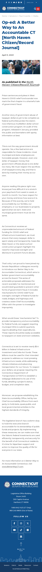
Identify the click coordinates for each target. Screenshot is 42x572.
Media (35, 16)
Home (4, 16)
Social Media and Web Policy (21, 569)
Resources (28, 565)
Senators (13, 16)
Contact (35, 565)
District (14, 565)
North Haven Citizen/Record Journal (20, 83)
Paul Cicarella (25, 16)
